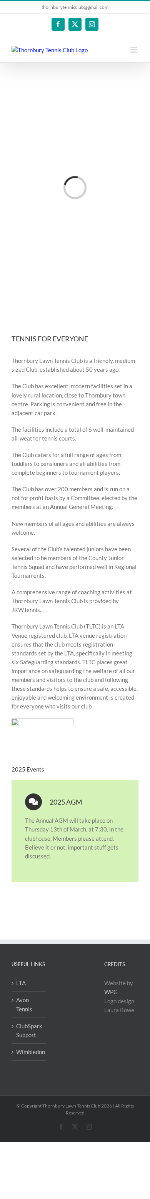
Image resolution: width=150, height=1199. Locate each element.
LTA (21, 982)
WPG (111, 991)
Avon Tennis (24, 1004)
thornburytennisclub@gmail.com (75, 7)
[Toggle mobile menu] (134, 50)
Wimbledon (29, 1051)
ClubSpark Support (29, 1030)
